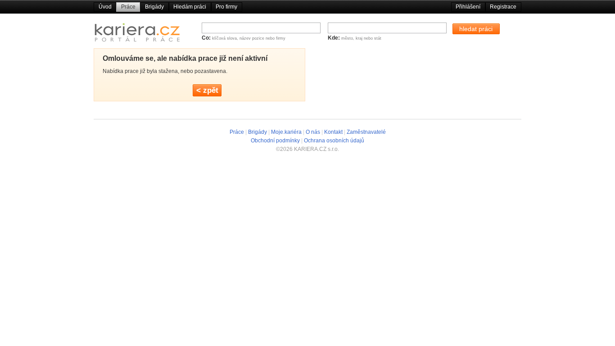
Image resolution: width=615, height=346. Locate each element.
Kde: (334, 38)
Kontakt (333, 132)
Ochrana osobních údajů (334, 140)
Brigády (154, 7)
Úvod (105, 7)
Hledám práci (189, 7)
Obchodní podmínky (275, 140)
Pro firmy (226, 7)
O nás (313, 132)
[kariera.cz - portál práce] (137, 34)
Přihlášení (468, 7)
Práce (128, 7)
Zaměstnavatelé (366, 132)
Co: (207, 38)
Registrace (503, 7)
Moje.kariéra (286, 132)
